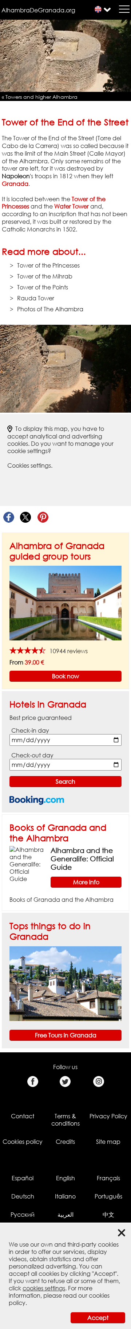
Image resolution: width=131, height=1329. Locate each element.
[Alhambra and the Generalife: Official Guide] (27, 864)
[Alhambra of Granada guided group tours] (65, 602)
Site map (108, 1141)
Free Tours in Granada (65, 1035)
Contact (22, 1116)
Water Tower (71, 206)
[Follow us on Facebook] (32, 1081)
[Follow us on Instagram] (98, 1081)
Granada (15, 183)
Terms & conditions (65, 1119)
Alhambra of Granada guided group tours (56, 550)
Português (108, 1196)
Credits (65, 1141)
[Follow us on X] (65, 1081)
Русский (23, 1214)
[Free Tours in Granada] (65, 983)
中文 (108, 1214)
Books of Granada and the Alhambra (57, 832)
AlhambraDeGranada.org (38, 10)
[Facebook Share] (8, 517)
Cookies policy (23, 1141)
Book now (65, 676)
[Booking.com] (36, 800)
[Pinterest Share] (42, 517)
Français (108, 1178)
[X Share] (25, 517)
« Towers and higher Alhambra (40, 97)
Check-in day (30, 730)
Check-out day (32, 755)
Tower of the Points (42, 287)
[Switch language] (98, 9)
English (65, 1178)
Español (22, 1178)
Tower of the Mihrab (44, 276)
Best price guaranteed (40, 717)
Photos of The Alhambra (50, 309)
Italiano (65, 1196)
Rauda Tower (35, 298)
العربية (65, 1214)
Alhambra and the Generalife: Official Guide (82, 858)
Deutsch (22, 1196)
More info (86, 882)
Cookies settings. (29, 465)
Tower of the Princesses (48, 265)
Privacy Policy (108, 1116)
